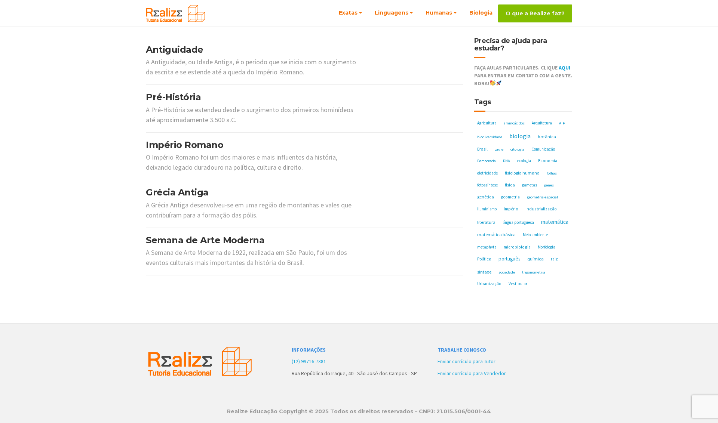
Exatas (348, 12)
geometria (510, 197)
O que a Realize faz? (535, 13)
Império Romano (184, 144)
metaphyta (487, 247)
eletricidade (487, 173)
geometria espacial (542, 197)
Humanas (439, 12)
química (535, 259)
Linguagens (391, 12)
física (510, 185)
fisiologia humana (522, 173)
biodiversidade (489, 137)
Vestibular (518, 283)
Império (511, 209)
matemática (554, 221)
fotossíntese (487, 185)
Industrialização (541, 209)
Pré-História (173, 97)
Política (484, 259)
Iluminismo (487, 209)
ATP (562, 123)
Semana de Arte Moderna (205, 240)
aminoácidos (514, 123)
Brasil (482, 149)
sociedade (506, 272)
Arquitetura (542, 123)
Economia (547, 160)
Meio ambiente (535, 234)
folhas (552, 173)
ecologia (524, 160)
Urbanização (489, 283)
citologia (517, 149)
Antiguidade (174, 49)
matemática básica (496, 234)
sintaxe (484, 272)
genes (549, 185)
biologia (520, 136)
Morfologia (546, 247)
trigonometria (533, 272)
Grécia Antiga (177, 192)
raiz (554, 259)
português (509, 259)
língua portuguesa (518, 222)
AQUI (564, 67)
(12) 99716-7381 (309, 361)
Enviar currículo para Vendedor (472, 373)
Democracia (486, 160)
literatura (486, 222)
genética (485, 197)
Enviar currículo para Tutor (466, 361)
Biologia (481, 12)
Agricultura (487, 123)
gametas (529, 185)
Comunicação (543, 149)
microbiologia (517, 247)
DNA (506, 160)
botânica (547, 136)
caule (499, 149)
